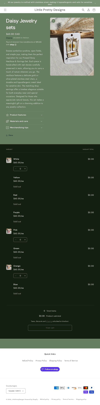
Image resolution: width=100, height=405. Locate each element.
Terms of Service (71, 360)
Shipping (9, 38)
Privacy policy (56, 399)
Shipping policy (81, 399)
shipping (49, 321)
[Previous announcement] (4, 3)
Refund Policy (27, 360)
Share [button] (11, 135)
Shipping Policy (55, 360)
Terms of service (68, 399)
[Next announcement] (95, 3)
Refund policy (44, 399)
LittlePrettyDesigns (18, 399)
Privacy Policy (41, 360)
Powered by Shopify (31, 399)
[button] (5, 10)
